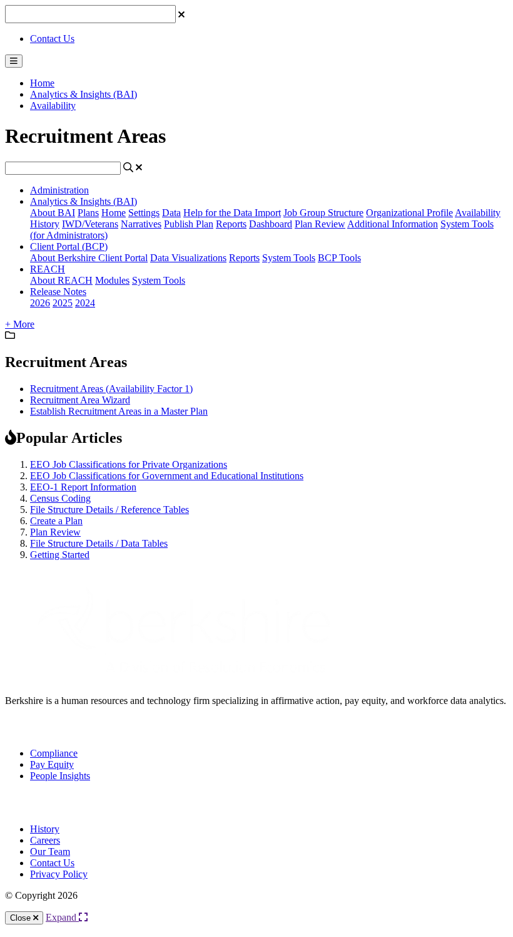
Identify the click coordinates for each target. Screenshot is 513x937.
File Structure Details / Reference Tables (109, 509)
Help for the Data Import (232, 212)
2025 (63, 303)
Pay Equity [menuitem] (52, 764)
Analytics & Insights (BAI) (83, 94)
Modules (112, 280)
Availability (53, 105)
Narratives (141, 224)
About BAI (52, 212)
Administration (59, 190)
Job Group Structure (323, 212)
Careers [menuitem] (45, 840)
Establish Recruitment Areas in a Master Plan (119, 411)
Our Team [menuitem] (50, 851)
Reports (231, 224)
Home (42, 83)
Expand (62, 917)
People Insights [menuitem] (60, 775)
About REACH (61, 280)
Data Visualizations (188, 257)
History (44, 224)
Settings (144, 212)
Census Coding (60, 498)
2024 (85, 303)
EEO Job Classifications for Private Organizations (128, 464)
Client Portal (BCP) (69, 246)
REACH (47, 269)
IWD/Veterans (90, 224)
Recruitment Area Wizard (80, 400)
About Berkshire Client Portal (89, 257)
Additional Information (392, 224)
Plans (88, 212)
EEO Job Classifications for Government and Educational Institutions (166, 475)
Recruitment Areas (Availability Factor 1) (111, 388)
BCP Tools (339, 257)
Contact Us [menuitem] (52, 862)
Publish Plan (188, 224)
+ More (19, 324)
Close (21, 918)
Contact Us (52, 38)
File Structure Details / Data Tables (99, 543)
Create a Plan (56, 520)
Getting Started (59, 554)
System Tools (288, 257)
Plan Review (320, 224)
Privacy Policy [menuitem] (59, 874)
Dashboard (270, 224)
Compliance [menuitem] (54, 753)
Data (171, 212)
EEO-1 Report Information (83, 487)
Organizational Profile (409, 212)
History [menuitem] (44, 829)
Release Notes (58, 291)
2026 (40, 303)
